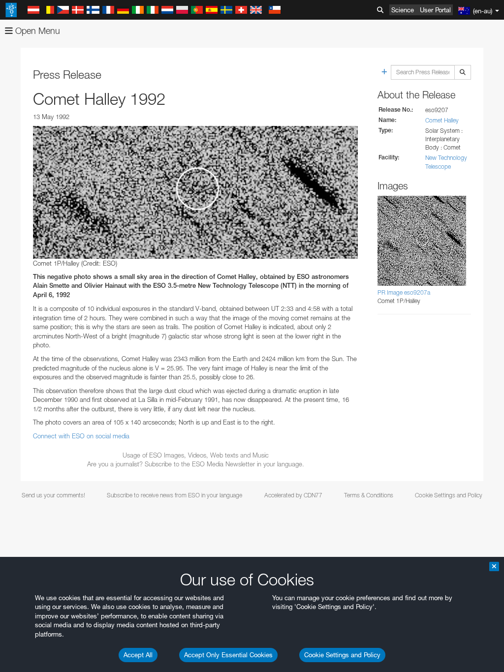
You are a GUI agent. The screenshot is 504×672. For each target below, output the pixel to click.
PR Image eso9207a (404, 292)
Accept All (138, 655)
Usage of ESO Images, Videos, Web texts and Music (196, 455)
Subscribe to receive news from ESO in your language (174, 495)
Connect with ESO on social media (81, 436)
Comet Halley (442, 120)
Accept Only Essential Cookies (228, 655)
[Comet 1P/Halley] (195, 192)
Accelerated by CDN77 (293, 495)
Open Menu (36, 31)
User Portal (435, 10)
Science (402, 10)
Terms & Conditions (368, 495)
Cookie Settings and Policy (342, 655)
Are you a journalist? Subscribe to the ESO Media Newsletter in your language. (195, 464)
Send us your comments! (53, 495)
